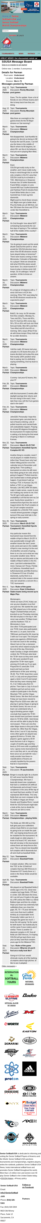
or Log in (16, 35)
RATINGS (31, 54)
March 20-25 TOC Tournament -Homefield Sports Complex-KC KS (23, 447)
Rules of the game (23, 587)
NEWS (21, 54)
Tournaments (21, 87)
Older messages (8, 966)
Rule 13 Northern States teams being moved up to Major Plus (24, 591)
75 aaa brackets (27, 770)
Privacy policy (21, 1178)
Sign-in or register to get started (14, 65)
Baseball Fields (26, 859)
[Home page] (7, 48)
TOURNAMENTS (8, 54)
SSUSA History (7, 1178)
